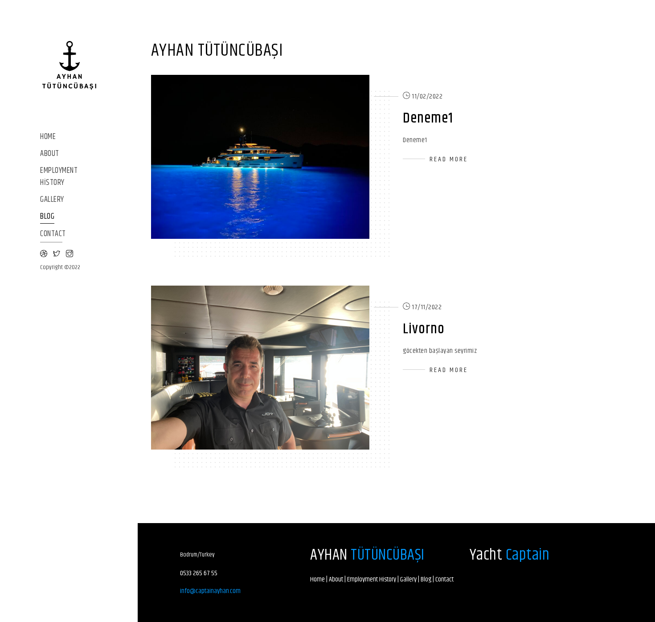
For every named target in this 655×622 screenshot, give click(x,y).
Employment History (371, 579)
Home (48, 137)
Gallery (52, 200)
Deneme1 (428, 118)
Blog (47, 217)
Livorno (424, 329)
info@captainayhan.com (210, 591)
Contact (53, 234)
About (49, 154)
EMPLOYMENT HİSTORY (59, 177)
